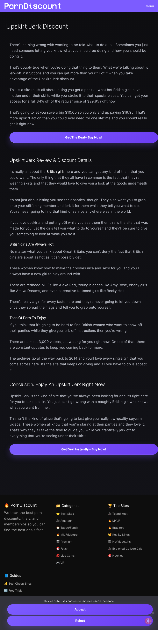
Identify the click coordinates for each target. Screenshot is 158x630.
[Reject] (153, 613)
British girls (55, 172)
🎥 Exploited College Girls (125, 548)
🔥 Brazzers (116, 527)
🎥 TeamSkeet (118, 513)
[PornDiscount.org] (33, 6)
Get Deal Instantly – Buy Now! (83, 449)
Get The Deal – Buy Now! (83, 137)
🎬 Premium (64, 541)
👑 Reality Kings (119, 534)
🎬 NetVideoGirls (119, 541)
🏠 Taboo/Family (67, 527)
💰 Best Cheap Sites (17, 583)
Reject (80, 621)
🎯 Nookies (115, 555)
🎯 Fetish (62, 548)
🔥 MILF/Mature (67, 534)
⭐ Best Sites (65, 513)
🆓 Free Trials (13, 590)
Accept (80, 609)
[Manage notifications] (148, 621)
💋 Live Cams (65, 555)
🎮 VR (60, 562)
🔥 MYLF (114, 520)
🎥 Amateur (64, 520)
